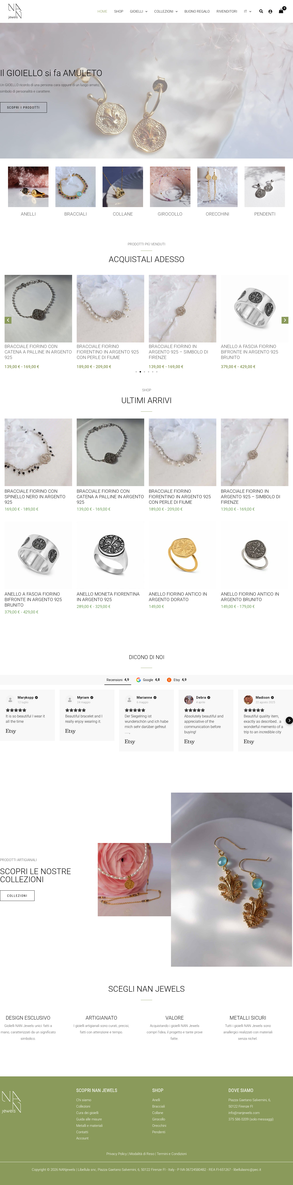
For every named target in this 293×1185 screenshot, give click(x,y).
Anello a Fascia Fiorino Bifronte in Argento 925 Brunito (177, 352)
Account (82, 1138)
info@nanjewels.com (244, 1113)
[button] (139, 11)
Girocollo (158, 1119)
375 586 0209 (238, 1119)
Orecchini (217, 214)
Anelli (28, 214)
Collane (157, 1113)
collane (123, 214)
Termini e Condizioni (172, 1154)
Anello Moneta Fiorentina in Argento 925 (252, 349)
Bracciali (75, 214)
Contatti (82, 1132)
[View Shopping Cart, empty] (281, 11)
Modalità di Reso (141, 1154)
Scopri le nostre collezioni (35, 875)
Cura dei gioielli (87, 1113)
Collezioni (83, 1106)
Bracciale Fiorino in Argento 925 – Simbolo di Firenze (106, 352)
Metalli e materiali (89, 1126)
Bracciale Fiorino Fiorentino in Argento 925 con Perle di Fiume (36, 352)
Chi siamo (83, 1100)
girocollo (170, 214)
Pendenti (264, 214)
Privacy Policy (116, 1154)
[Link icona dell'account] (270, 11)
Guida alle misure (89, 1119)
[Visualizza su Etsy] (10, 699)
